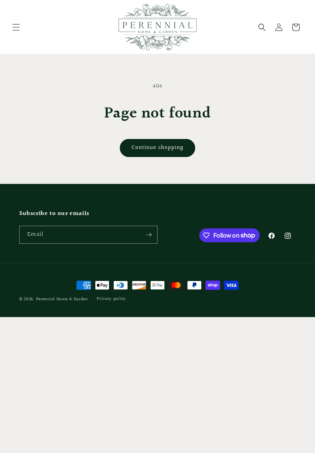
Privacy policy (111, 299)
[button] (16, 27)
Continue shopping (157, 147)
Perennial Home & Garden (62, 299)
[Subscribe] (148, 235)
